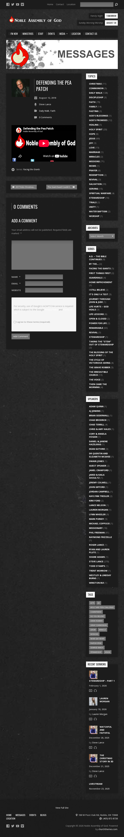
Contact (60, 4)
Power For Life (98, 323)
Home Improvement (100, 282)
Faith (52, 110)
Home (50, 4)
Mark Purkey (96, 519)
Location (71, 4)
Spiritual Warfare (100, 193)
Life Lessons (96, 314)
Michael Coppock (99, 523)
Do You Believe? (97, 616)
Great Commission (98, 625)
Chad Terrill (96, 424)
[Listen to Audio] (95, 690)
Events (32, 815)
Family (93, 106)
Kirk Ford (94, 500)
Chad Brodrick (97, 420)
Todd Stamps (97, 566)
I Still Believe (97, 289)
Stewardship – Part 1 (102, 680)
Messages (20, 815)
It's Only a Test (98, 294)
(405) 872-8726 (110, 818)
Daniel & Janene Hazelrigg (98, 443)
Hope (92, 134)
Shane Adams (97, 556)
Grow (93, 630)
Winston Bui (96, 582)
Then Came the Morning (98, 386)
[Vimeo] (22, 4)
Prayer (93, 170)
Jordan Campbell (99, 491)
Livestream (95, 783)
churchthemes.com (107, 829)
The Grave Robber (99, 367)
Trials (93, 202)
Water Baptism (98, 211)
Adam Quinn (96, 406)
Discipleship (96, 97)
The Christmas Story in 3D (106, 758)
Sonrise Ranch (96, 647)
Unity (92, 206)
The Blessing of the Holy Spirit (101, 354)
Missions (94, 161)
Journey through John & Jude (99, 300)
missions (94, 634)
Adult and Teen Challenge (102, 607)
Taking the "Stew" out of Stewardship (101, 343)
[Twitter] (12, 4)
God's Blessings (98, 115)
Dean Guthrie (97, 448)
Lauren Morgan (98, 509)
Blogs (43, 815)
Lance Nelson (97, 505)
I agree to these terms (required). (33, 322)
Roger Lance (96, 544)
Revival (93, 179)
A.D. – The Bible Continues (97, 258)
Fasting (93, 111)
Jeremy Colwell (98, 482)
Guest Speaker (97, 465)
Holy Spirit (96, 129)
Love (92, 147)
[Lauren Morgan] (93, 704)
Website (16, 290)
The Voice (94, 379)
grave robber (96, 621)
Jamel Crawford (99, 470)
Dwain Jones (96, 461)
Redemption (96, 175)
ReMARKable (96, 327)
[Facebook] (7, 4)
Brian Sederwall (99, 415)
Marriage (94, 152)
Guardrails (96, 277)
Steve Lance (45, 104)
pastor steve (95, 643)
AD (99, 603)
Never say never (97, 638)
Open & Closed (97, 318)
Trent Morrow (98, 570)
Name (15, 276)
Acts (92, 603)
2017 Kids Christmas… (25, 187)
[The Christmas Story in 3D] (93, 760)
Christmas (95, 83)
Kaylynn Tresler (99, 496)
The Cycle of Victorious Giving (99, 361)
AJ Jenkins (95, 410)
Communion (96, 88)
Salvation (95, 184)
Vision (107, 652)
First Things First (100, 273)
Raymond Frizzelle (100, 537)
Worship (94, 216)
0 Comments (45, 117)
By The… (94, 263)
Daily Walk (44, 110)
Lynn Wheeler (97, 514)
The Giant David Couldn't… (60, 187)
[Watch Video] (90, 690)
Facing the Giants (31, 169)
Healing (93, 124)
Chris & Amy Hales (100, 429)
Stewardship (97, 197)
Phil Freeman (97, 532)
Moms (92, 165)
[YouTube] (17, 4)
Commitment (95, 612)
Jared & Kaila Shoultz (96, 476)
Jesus (92, 138)
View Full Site (62, 807)
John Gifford (97, 487)
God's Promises (98, 120)
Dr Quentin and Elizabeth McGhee (99, 455)
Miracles (94, 156)
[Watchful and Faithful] (93, 732)
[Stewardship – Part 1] (93, 677)
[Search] (116, 4)
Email (16, 283)
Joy (91, 143)
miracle (102, 630)
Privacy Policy (51, 309)
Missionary (96, 528)
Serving (93, 188)
